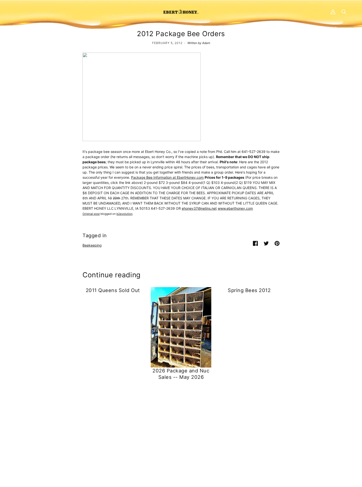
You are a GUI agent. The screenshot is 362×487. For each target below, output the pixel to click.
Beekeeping (92, 245)
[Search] (343, 11)
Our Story (180, 435)
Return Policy (275, 430)
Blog (176, 440)
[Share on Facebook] (255, 243)
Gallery (178, 445)
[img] (77, 451)
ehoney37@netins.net (199, 208)
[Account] (332, 11)
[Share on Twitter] (266, 243)
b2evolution (124, 214)
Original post (91, 214)
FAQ (176, 430)
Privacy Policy (276, 425)
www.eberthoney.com (235, 208)
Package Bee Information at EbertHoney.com (167, 177)
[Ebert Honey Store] (181, 11)
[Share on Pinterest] (277, 243)
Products (180, 425)
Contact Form (85, 425)
